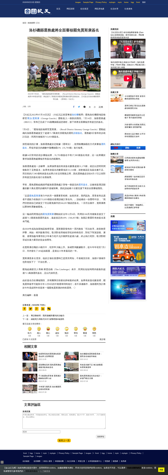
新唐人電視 (47, 461)
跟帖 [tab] (127, 148)
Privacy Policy (101, 2)
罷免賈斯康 (34, 195)
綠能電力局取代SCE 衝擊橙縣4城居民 (47, 319)
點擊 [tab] (116, 148)
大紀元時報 (71, 461)
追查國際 (37, 461)
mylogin (112, 2)
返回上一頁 (64, 440)
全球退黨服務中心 (95, 461)
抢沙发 (103, 339)
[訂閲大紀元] (128, 230)
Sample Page (88, 2)
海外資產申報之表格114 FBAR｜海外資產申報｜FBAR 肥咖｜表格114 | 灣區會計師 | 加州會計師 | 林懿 (128, 64)
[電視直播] (128, 299)
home (126, 2)
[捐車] (128, 262)
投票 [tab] (138, 148)
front (138, 2)
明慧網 (107, 461)
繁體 (143, 2)
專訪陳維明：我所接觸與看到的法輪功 (47, 316)
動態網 (115, 461)
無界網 (123, 461)
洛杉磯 (75, 114)
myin (120, 2)
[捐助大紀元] (128, 276)
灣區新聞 (70, 9)
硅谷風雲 (84, 9)
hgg (132, 2)
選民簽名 (83, 184)
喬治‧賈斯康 (33, 118)
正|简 (101, 107)
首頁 (58, 9)
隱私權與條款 (32, 471)
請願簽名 (77, 133)
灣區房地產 (99, 9)
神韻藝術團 (59, 461)
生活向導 (114, 9)
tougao (78, 2)
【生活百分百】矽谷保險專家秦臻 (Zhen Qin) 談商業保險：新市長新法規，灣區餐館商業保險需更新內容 (127, 35)
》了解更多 (45, 471)
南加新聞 (31, 23)
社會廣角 (128, 9)
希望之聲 (81, 461)
